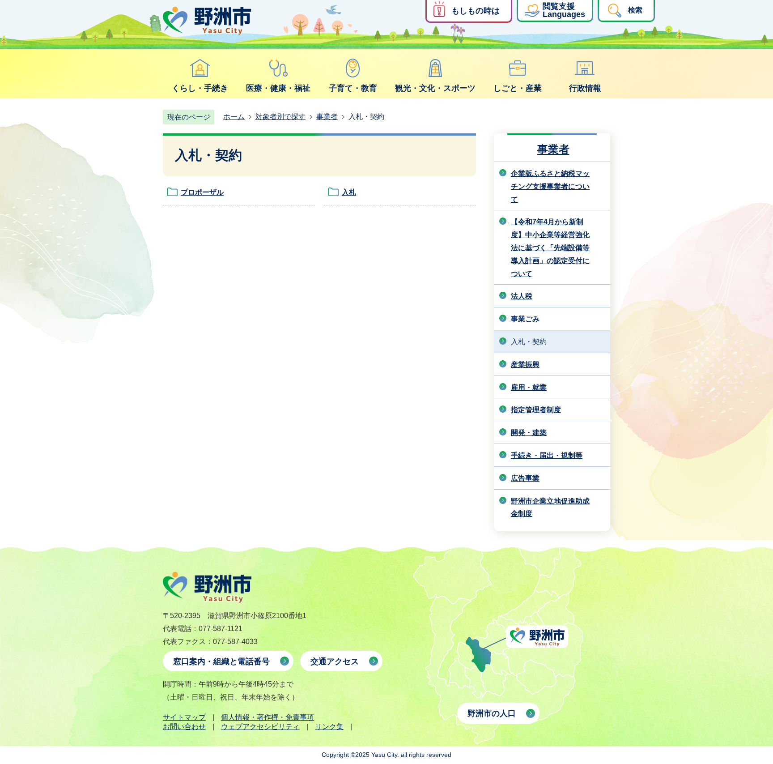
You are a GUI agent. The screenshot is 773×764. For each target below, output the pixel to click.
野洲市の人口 (491, 713)
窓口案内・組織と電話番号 (221, 661)
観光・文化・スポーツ (435, 88)
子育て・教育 (353, 88)
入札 (349, 192)
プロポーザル (202, 192)
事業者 (327, 116)
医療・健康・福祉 (278, 88)
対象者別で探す (280, 116)
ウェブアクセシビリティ (260, 726)
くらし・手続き (200, 88)
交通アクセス (334, 661)
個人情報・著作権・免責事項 (267, 717)
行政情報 (585, 88)
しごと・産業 (517, 88)
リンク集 (329, 726)
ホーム (234, 116)
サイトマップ (184, 717)
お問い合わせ (184, 726)
